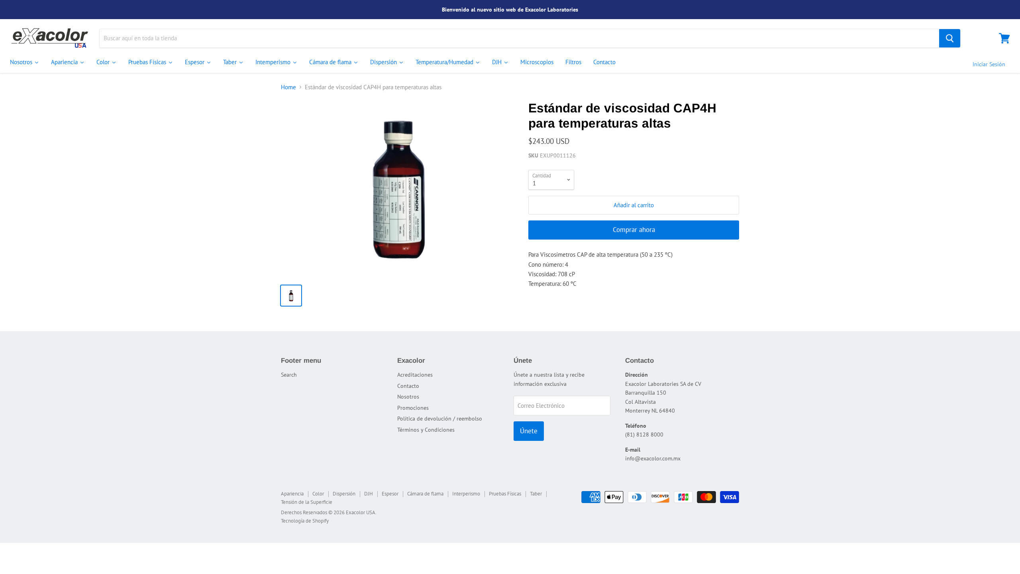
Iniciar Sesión (989, 64)
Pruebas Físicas (505, 493)
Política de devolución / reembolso (439, 418)
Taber (536, 493)
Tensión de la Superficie (306, 502)
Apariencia (292, 493)
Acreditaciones (415, 374)
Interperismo (466, 493)
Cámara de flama (425, 493)
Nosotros (408, 396)
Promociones (413, 407)
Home (288, 87)
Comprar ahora (634, 229)
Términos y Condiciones (426, 429)
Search (289, 374)
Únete (528, 431)
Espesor (390, 493)
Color (318, 493)
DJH (368, 493)
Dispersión (344, 493)
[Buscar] (949, 38)
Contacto (408, 385)
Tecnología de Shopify (305, 520)
